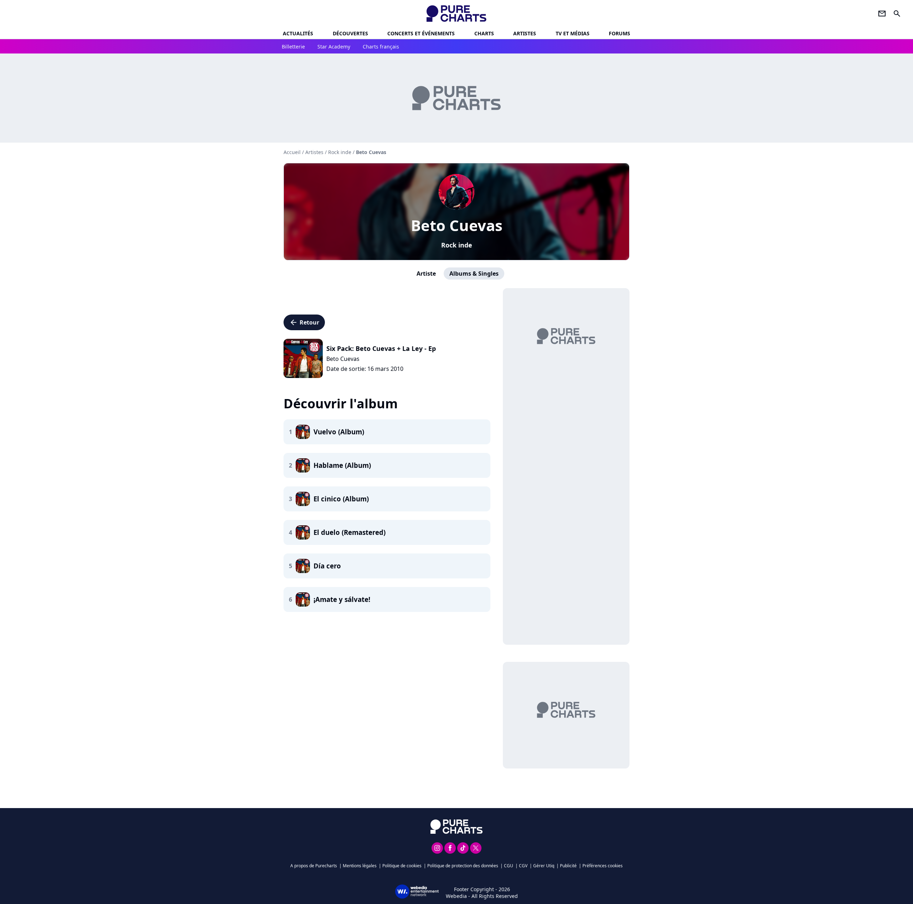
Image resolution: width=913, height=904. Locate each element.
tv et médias (573, 33)
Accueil (292, 152)
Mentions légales (360, 866)
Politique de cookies (402, 866)
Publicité (568, 866)
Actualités (298, 33)
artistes (524, 33)
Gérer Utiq (543, 866)
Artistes (314, 152)
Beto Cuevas (457, 225)
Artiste (426, 273)
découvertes (350, 33)
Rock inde (456, 245)
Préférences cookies (602, 866)
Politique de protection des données (462, 866)
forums (619, 33)
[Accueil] (457, 13)
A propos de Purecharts (313, 866)
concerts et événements (421, 33)
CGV (523, 866)
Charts (484, 33)
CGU (508, 866)
